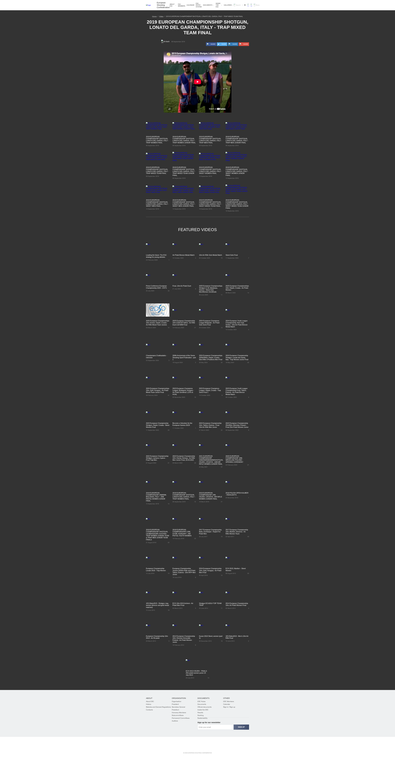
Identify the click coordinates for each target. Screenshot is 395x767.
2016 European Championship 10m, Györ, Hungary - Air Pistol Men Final (210, 570)
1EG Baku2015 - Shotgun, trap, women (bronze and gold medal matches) (157, 605)
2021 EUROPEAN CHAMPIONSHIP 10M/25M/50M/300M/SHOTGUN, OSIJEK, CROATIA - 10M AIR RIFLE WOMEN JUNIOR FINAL (211, 460)
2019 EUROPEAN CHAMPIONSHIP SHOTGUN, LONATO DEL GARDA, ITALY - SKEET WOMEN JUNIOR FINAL (237, 171)
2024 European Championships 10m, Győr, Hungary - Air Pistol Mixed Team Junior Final (157, 390)
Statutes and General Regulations (158, 707)
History (148, 704)
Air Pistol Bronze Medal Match (184, 255)
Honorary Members (179, 712)
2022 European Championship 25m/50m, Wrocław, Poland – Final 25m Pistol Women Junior (237, 425)
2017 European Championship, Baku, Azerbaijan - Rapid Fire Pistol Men (210, 532)
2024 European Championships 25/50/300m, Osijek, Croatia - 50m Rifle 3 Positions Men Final (210, 357)
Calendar (226, 704)
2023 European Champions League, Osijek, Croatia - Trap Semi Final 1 (210, 390)
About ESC (150, 701)
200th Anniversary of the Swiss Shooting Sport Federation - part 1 (184, 357)
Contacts (149, 710)
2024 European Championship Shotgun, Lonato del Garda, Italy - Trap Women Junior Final (237, 357)
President (175, 704)
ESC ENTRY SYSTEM (199, 5)
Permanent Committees (180, 718)
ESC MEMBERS (181, 5)
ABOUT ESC (172, 5)
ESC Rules (201, 701)
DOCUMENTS (207, 5)
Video (161, 16)
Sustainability (202, 718)
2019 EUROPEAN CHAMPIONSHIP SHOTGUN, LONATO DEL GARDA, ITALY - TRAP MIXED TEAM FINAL (204, 16)
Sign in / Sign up (229, 707)
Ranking (201, 715)
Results (200, 712)
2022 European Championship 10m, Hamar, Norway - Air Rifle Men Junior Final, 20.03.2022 (184, 458)
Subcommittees (178, 715)
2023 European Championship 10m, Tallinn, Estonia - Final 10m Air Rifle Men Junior (210, 425)
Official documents (204, 707)
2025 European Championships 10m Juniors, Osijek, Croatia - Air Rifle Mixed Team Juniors (157, 323)
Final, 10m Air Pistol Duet (182, 286)
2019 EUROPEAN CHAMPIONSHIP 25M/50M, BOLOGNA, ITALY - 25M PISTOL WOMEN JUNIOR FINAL (156, 497)
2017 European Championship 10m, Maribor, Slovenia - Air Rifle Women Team (237, 532)
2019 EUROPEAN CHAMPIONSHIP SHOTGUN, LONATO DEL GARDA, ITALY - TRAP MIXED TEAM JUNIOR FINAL (184, 171)
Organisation (176, 701)
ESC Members (228, 701)
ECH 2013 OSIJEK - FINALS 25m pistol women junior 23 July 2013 (196, 673)
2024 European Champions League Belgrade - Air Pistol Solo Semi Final (209, 323)
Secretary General (178, 707)
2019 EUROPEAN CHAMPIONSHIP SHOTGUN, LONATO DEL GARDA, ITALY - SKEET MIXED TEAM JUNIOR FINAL (237, 204)
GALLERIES (228, 5)
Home (154, 16)
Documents (202, 704)
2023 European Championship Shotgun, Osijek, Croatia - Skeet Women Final (157, 425)
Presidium (175, 710)
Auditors (175, 721)
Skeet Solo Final (232, 255)
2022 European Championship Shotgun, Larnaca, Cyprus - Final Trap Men (157, 458)
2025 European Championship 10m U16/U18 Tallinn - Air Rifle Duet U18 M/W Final (184, 323)
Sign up (241, 727)
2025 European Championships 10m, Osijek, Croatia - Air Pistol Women (237, 288)
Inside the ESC (218, 5)
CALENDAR (190, 5)
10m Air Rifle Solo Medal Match (210, 255)
